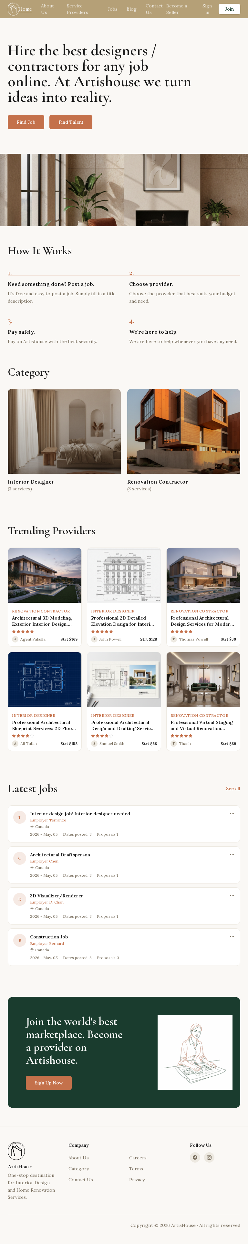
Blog (132, 9)
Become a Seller (176, 9)
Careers (138, 1158)
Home (25, 9)
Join (229, 9)
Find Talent (70, 122)
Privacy (137, 1180)
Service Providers (77, 9)
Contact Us (154, 9)
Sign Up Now (49, 1083)
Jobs (113, 9)
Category (78, 1169)
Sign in (207, 9)
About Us (47, 9)
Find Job (26, 122)
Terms (136, 1169)
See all (233, 788)
